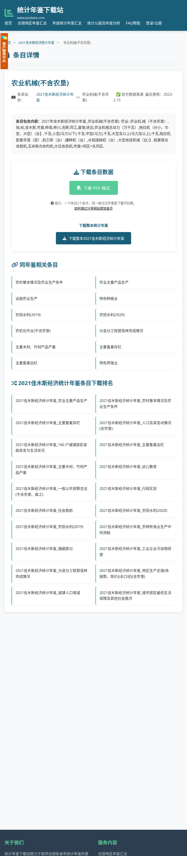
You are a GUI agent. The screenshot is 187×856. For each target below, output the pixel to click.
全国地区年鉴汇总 (32, 23)
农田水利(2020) (112, 314)
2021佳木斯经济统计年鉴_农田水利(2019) (49, 526)
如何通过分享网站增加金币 (93, 208)
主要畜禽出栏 (26, 362)
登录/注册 (154, 23)
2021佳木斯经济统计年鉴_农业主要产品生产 (51, 400)
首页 (8, 23)
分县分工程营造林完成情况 (121, 330)
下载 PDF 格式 (97, 188)
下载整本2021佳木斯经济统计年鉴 (96, 238)
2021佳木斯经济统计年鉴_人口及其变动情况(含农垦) (135, 425)
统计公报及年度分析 (103, 23)
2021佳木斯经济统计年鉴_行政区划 (128, 488)
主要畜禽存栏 (110, 346)
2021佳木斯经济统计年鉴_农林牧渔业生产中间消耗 (135, 529)
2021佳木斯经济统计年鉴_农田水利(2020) (133, 510)
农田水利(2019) (28, 314)
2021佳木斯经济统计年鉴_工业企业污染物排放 (135, 551)
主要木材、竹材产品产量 (36, 346)
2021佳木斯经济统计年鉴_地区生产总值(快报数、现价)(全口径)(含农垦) (134, 573)
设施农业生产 (26, 298)
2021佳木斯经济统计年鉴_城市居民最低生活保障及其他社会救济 (135, 595)
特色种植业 (108, 298)
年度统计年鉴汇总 (67, 23)
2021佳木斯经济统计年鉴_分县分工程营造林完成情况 (51, 573)
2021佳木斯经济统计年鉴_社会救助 (44, 510)
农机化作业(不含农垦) (33, 330)
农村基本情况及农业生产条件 (39, 282)
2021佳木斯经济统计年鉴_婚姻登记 (44, 548)
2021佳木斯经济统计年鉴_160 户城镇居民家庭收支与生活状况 (51, 447)
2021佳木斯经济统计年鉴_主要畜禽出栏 (131, 444)
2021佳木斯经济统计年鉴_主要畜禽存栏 (48, 422)
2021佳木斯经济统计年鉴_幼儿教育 (128, 466)
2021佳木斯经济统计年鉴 (36, 42)
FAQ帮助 (133, 23)
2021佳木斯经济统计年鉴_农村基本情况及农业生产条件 (135, 403)
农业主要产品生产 (114, 282)
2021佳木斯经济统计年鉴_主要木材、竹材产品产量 (51, 469)
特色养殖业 (108, 362)
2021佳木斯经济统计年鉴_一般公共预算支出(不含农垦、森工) (51, 491)
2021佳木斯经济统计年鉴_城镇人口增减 (48, 592)
